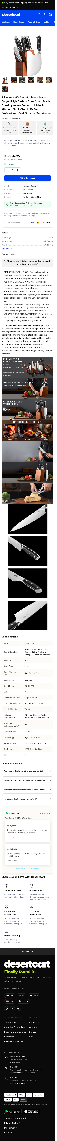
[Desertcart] (11, 14)
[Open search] (39, 14)
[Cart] (50, 14)
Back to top (27, 951)
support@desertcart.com (22, 1073)
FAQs (8, 1132)
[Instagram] (6, 1008)
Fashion (46, 22)
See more (7, 248)
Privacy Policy (12, 1123)
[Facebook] (18, 1008)
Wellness (6, 22)
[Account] (44, 14)
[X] (12, 1008)
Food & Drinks (34, 22)
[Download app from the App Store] (31, 1111)
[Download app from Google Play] (12, 1111)
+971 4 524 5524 (17, 1083)
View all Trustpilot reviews (27, 868)
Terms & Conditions (15, 1118)
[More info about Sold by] (37, 186)
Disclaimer (10, 1127)
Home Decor (18, 22)
